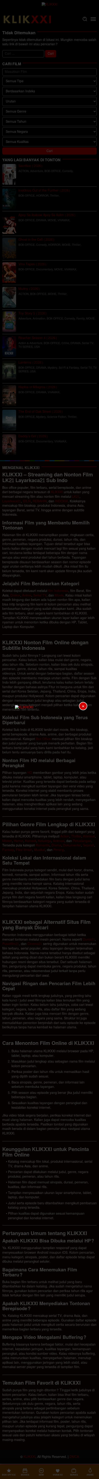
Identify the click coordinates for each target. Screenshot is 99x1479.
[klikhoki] (49, 739)
